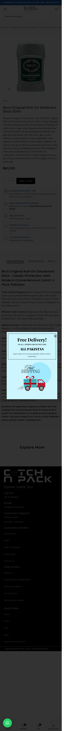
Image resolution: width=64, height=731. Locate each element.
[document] (31, 365)
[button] (7, 722)
